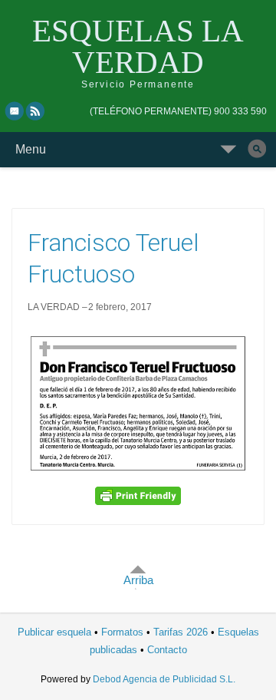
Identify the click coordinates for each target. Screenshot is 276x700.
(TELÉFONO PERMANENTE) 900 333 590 (178, 111)
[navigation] (178, 111)
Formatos (122, 632)
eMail (14, 111)
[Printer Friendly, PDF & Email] (138, 496)
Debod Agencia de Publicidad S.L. (164, 679)
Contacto (167, 649)
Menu (30, 149)
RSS (36, 111)
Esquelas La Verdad (138, 46)
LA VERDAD (54, 307)
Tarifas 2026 (180, 632)
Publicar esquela (54, 632)
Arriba (138, 579)
